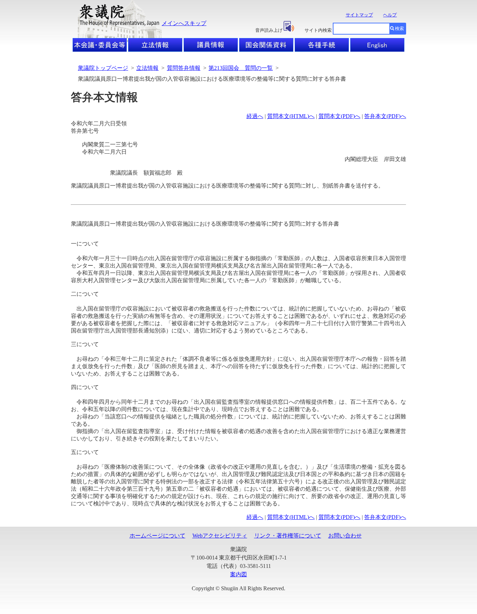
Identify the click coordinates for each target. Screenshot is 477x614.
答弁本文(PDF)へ (385, 116)
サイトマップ (359, 14)
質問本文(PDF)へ (339, 116)
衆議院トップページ (103, 68)
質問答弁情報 (183, 68)
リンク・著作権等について (287, 536)
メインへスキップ (184, 23)
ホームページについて (157, 536)
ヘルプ (390, 14)
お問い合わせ (345, 536)
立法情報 (147, 68)
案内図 (238, 574)
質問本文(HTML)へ (291, 116)
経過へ (255, 116)
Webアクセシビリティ (219, 536)
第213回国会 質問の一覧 (240, 68)
